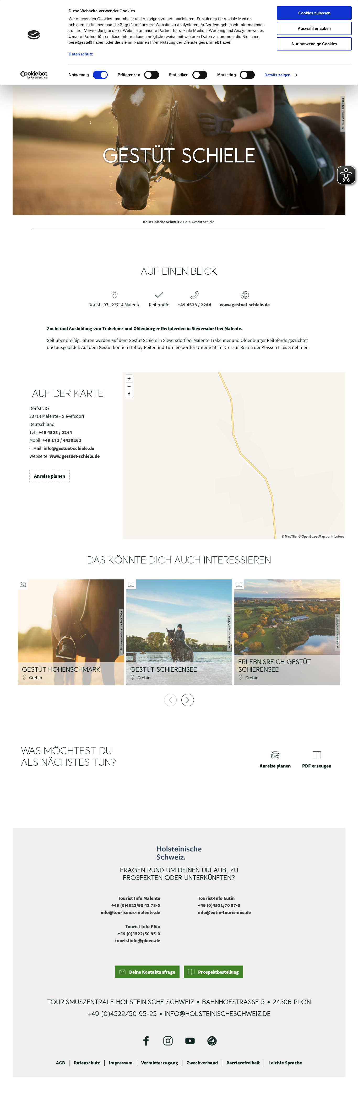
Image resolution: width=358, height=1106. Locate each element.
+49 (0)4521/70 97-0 (219, 905)
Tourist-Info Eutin (216, 898)
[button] (49, 476)
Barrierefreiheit (243, 1063)
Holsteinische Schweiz (161, 221)
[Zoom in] (129, 378)
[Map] (234, 455)
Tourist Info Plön (142, 926)
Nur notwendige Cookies (314, 44)
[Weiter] (187, 700)
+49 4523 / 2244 (194, 305)
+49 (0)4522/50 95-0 (139, 933)
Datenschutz (87, 1063)
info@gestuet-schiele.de (69, 448)
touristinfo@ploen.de (137, 941)
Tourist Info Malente (139, 898)
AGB (60, 1063)
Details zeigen (277, 75)
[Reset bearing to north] (129, 394)
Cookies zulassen (314, 13)
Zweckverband (202, 1063)
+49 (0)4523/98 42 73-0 (135, 905)
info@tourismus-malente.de (130, 912)
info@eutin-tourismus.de (224, 912)
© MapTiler (290, 536)
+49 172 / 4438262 (61, 440)
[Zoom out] (129, 386)
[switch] (151, 75)
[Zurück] (170, 700)
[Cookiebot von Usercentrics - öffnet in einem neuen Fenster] (34, 75)
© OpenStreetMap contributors (321, 536)
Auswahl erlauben (314, 28)
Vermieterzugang (159, 1063)
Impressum (121, 1063)
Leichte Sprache (285, 1063)
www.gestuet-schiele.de (245, 305)
